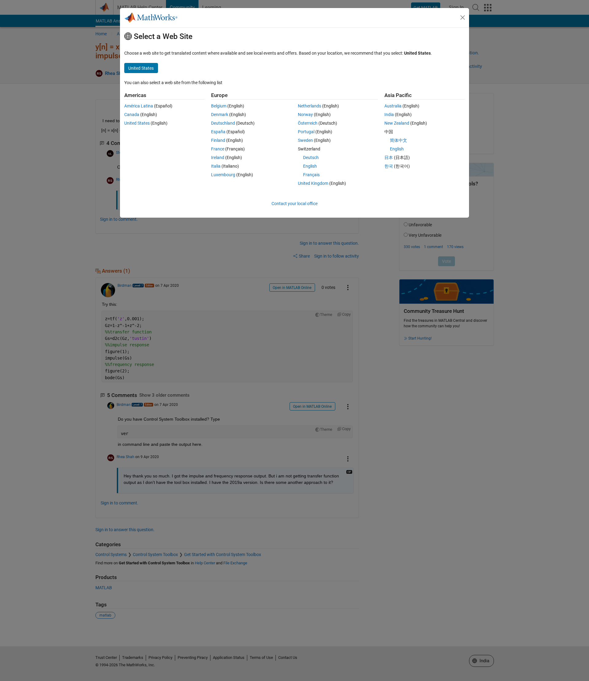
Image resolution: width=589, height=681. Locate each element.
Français (311, 174)
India (389, 114)
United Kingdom (313, 183)
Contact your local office (294, 203)
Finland (218, 140)
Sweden (305, 140)
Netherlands (309, 105)
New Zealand (396, 123)
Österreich (308, 123)
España (218, 131)
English (310, 166)
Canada (131, 114)
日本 (388, 157)
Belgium (218, 105)
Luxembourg (223, 174)
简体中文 (398, 140)
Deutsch (311, 157)
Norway (305, 114)
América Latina (138, 105)
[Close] (462, 17)
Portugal (306, 131)
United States (137, 123)
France (217, 148)
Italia (216, 166)
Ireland (217, 157)
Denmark (219, 114)
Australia (393, 105)
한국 (388, 166)
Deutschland (223, 123)
